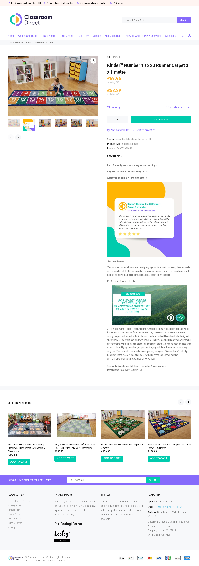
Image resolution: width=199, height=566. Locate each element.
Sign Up (153, 480)
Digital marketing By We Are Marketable (45, 560)
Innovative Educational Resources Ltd (134, 139)
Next (93, 86)
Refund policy (13, 527)
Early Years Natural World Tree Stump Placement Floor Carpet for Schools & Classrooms (26, 448)
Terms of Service (15, 518)
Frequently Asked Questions (20, 501)
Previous (12, 86)
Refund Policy (14, 510)
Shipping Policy (14, 505)
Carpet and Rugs (130, 143)
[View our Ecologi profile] (62, 536)
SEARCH (184, 19)
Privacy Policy (14, 514)
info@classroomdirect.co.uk (168, 506)
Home (10, 42)
